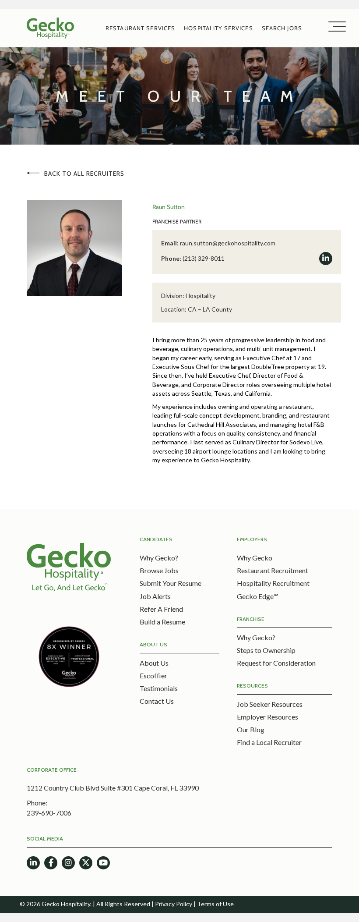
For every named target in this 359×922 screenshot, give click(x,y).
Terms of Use (215, 904)
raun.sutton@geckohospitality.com (227, 243)
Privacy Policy (173, 904)
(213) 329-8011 (204, 258)
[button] (335, 26)
